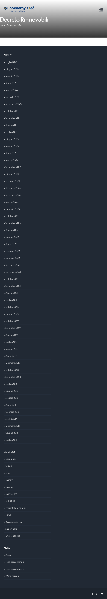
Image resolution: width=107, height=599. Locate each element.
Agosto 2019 (11, 335)
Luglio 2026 (11, 62)
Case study (10, 459)
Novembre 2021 (13, 272)
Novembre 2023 (13, 195)
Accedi (8, 555)
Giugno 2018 (11, 391)
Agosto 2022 (11, 230)
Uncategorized (12, 536)
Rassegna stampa (13, 522)
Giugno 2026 (12, 69)
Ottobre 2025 (12, 111)
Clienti (8, 466)
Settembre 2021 (13, 286)
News (8, 515)
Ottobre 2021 (12, 279)
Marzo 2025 (11, 160)
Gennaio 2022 (12, 258)
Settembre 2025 (13, 118)
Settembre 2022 (13, 223)
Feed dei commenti (14, 569)
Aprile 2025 (11, 153)
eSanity (9, 480)
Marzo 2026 (11, 90)
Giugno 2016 (11, 433)
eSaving (9, 487)
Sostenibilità (11, 529)
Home (2, 25)
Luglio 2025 (11, 132)
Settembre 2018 (13, 377)
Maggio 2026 (12, 76)
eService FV (11, 494)
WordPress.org (12, 576)
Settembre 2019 (13, 328)
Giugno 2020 (12, 314)
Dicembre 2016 (12, 426)
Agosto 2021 (11, 293)
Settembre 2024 (13, 167)
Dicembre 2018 (12, 363)
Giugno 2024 (12, 174)
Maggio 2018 (11, 398)
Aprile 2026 (11, 83)
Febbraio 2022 (12, 251)
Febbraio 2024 (12, 181)
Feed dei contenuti (14, 562)
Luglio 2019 (11, 342)
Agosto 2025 (11, 125)
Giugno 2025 (12, 139)
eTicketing (10, 501)
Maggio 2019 (11, 349)
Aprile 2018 (10, 405)
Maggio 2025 (12, 146)
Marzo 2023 (11, 202)
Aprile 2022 (11, 244)
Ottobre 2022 (12, 216)
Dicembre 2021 (12, 265)
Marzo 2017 (11, 419)
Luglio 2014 (11, 440)
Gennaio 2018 (12, 412)
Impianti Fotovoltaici (15, 508)
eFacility (9, 473)
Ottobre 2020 (12, 307)
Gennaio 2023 (12, 209)
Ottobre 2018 (12, 370)
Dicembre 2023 (13, 188)
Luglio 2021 (11, 300)
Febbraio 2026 (12, 97)
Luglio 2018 (11, 384)
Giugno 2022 (12, 237)
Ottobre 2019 (12, 321)
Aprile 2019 (10, 356)
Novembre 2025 (13, 104)
